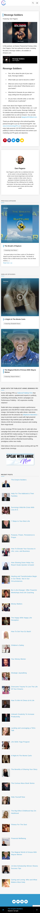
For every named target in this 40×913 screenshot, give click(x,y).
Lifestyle (5, 208)
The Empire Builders (15, 909)
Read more (7, 263)
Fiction (5, 332)
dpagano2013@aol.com (29, 117)
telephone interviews (30, 415)
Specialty (8, 313)
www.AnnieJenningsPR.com (12, 126)
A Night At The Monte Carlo (14, 319)
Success (5, 281)
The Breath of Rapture (12, 246)
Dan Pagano (20, 168)
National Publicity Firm (24, 393)
